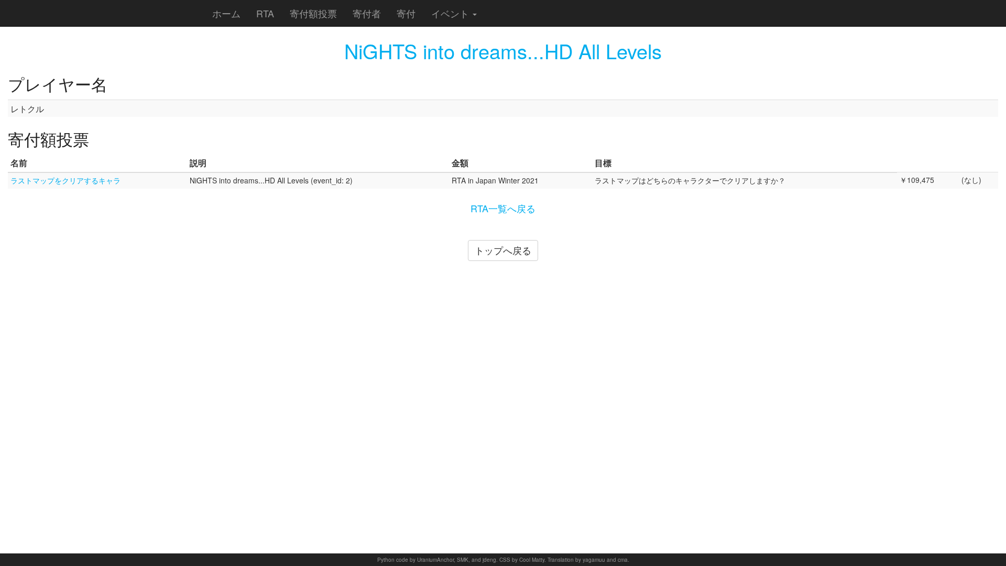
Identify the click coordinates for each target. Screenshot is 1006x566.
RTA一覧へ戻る (503, 208)
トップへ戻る (503, 250)
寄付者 (367, 13)
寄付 (406, 13)
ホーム (226, 13)
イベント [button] (451, 13)
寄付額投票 (313, 13)
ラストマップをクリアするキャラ (65, 180)
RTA (265, 13)
